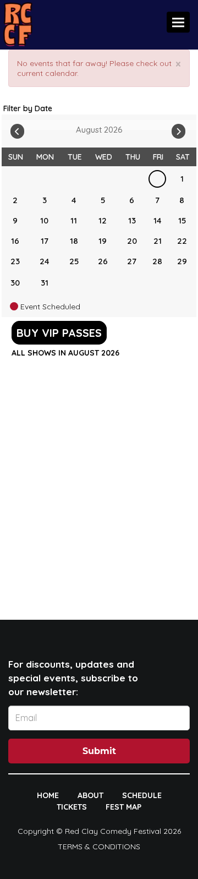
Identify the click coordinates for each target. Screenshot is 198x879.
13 (132, 220)
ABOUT (90, 795)
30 (15, 282)
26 (103, 261)
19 (102, 241)
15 (182, 220)
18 (74, 241)
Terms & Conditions (99, 846)
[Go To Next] (178, 129)
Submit (99, 751)
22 (182, 241)
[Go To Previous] (17, 129)
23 (15, 261)
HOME (48, 795)
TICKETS (72, 807)
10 (44, 220)
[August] (157, 179)
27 (131, 261)
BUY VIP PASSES (59, 333)
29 (182, 261)
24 (45, 261)
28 (157, 261)
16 (15, 241)
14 (157, 220)
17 (44, 241)
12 (102, 220)
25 (74, 261)
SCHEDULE (142, 795)
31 (44, 282)
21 (157, 241)
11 (73, 220)
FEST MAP (123, 807)
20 (132, 241)
